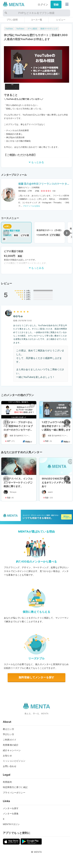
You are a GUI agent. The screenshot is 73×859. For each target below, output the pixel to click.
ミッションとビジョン (14, 760)
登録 (56, 4)
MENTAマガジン (11, 824)
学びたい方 (8, 734)
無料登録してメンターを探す (36, 677)
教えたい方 (8, 729)
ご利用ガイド (9, 739)
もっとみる (37, 162)
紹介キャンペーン (12, 750)
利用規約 (7, 782)
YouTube (9, 29)
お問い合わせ (9, 766)
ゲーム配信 (32, 29)
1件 (28, 291)
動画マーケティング (49, 29)
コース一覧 (36, 19)
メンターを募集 (11, 813)
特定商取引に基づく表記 (15, 787)
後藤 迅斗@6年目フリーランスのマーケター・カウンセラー (42, 184)
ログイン (43, 4)
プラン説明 (12, 19)
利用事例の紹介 (11, 745)
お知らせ (7, 755)
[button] (66, 233)
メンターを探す (11, 808)
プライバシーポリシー (14, 792)
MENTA (38, 852)
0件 (28, 293)
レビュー (60, 19)
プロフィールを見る (31, 206)
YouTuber (20, 29)
